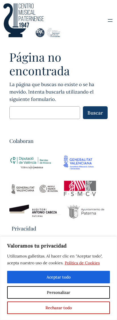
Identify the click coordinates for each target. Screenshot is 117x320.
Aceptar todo (59, 277)
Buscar (95, 113)
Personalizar (58, 292)
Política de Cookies (82, 262)
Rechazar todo (58, 307)
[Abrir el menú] (110, 20)
